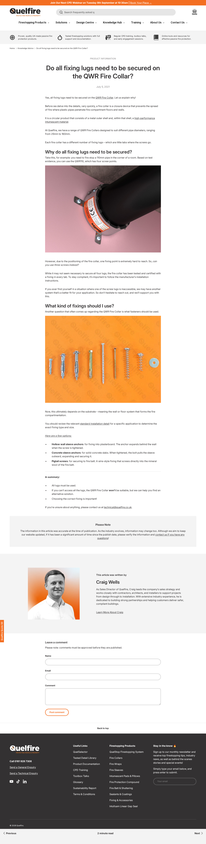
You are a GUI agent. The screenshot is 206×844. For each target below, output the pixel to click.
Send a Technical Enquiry (24, 773)
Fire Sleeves (116, 769)
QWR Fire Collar (104, 97)
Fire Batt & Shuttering (121, 788)
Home (12, 48)
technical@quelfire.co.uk (118, 507)
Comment (50, 685)
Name (48, 656)
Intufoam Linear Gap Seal (123, 806)
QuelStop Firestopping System (126, 751)
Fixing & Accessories (121, 800)
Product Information (103, 58)
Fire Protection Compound (124, 782)
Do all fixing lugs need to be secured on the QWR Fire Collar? (62, 48)
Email (48, 670)
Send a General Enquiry (23, 767)
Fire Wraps (115, 763)
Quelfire (20, 825)
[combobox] (116, 12)
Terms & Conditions (84, 794)
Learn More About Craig (109, 612)
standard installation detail (94, 423)
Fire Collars (115, 757)
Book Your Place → (141, 2)
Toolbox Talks (81, 776)
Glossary (78, 782)
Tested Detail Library (84, 757)
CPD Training (80, 769)
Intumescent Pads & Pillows (124, 776)
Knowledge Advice (25, 48)
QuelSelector (80, 751)
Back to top (103, 728)
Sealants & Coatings (120, 794)
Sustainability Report (84, 788)
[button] (194, 12)
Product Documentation (86, 763)
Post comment (56, 712)
